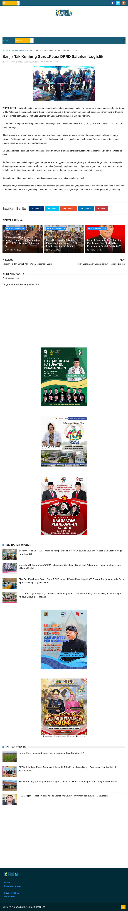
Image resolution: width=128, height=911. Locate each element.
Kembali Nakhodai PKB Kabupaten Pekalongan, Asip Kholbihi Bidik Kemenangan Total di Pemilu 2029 (104, 243)
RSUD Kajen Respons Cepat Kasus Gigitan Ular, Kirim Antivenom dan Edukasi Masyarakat (63, 795)
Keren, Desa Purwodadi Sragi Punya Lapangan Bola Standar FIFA (51, 753)
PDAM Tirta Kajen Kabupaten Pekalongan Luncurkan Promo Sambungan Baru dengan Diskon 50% (68, 781)
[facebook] (113, 3)
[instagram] (124, 3)
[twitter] (118, 3)
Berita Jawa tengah (15, 229)
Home (5, 40)
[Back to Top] (123, 907)
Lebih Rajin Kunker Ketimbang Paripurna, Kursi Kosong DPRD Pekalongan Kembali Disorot (61, 243)
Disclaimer (9, 896)
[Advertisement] (64, 28)
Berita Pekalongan (97, 229)
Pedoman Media (12, 886)
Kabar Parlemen (51, 62)
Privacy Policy (11, 893)
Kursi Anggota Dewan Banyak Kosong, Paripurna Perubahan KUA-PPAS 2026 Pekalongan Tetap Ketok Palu (23, 241)
